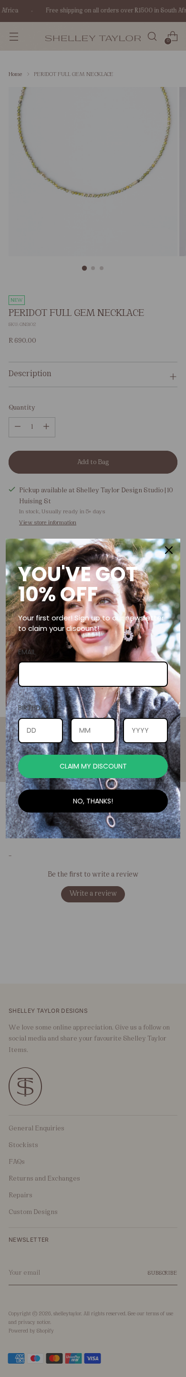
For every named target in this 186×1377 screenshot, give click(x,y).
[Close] (168, 550)
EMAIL (27, 652)
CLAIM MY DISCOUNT (93, 766)
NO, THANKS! (93, 801)
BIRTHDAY (33, 708)
